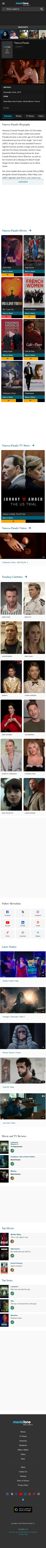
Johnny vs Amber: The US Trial (14, 514)
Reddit (38, 925)
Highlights (23, 27)
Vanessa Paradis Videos (14, 528)
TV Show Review (16, 1147)
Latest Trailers (9, 946)
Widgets (38, 936)
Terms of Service (23, 1481)
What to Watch (23, 1450)
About (23, 1467)
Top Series (7, 1280)
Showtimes (23, 1445)
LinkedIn (22, 925)
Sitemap (23, 1476)
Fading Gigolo (8, 351)
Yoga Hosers (29, 268)
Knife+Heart (7, 268)
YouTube (7, 925)
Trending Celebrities (12, 577)
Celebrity (19, 46)
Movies (23, 1432)
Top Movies (8, 1228)
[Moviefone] (23, 3)
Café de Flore (29, 351)
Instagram (38, 915)
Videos (23, 1454)
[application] (23, 71)
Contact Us (23, 1472)
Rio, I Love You (8, 309)
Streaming (23, 1441)
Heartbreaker (29, 393)
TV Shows (23, 1436)
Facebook (8, 915)
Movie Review (15, 1160)
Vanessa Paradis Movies (14, 230)
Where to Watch (8, 271)
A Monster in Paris (9, 393)
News (23, 1459)
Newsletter (23, 936)
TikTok (8, 936)
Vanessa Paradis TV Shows (16, 445)
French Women (30, 309)
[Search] (41, 9)
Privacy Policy (23, 1485)
